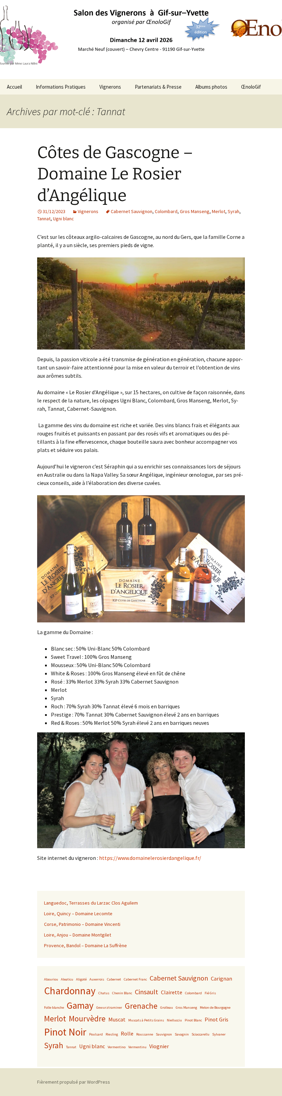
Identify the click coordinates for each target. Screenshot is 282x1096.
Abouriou (51, 979)
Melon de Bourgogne (215, 1007)
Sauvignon (164, 1034)
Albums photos (211, 87)
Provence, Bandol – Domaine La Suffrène (85, 945)
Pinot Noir (65, 1032)
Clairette (171, 992)
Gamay (80, 1005)
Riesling (112, 1034)
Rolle (127, 1033)
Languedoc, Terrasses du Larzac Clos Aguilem (91, 903)
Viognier (159, 1046)
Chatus (103, 993)
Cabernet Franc (135, 979)
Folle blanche (54, 1007)
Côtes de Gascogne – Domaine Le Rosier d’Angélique (115, 174)
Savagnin (182, 1034)
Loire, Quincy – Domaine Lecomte (78, 913)
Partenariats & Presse (158, 87)
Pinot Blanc (193, 1020)
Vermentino (117, 1047)
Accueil (14, 87)
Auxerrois (96, 979)
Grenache (141, 1006)
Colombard (166, 211)
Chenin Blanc (122, 993)
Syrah (233, 211)
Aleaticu (67, 979)
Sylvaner (219, 1034)
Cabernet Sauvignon (131, 211)
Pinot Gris (216, 1019)
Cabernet (114, 979)
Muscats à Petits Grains (146, 1020)
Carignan (221, 978)
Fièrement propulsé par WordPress (73, 1082)
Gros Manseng (194, 211)
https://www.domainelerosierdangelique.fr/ (150, 857)
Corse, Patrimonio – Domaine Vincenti (82, 924)
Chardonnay (70, 990)
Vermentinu (137, 1047)
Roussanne (144, 1034)
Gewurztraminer (109, 1007)
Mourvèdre (87, 1018)
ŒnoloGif (251, 87)
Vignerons (110, 87)
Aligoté (81, 979)
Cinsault (146, 991)
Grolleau (166, 1007)
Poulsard (96, 1034)
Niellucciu (174, 1020)
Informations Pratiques (61, 87)
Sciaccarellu (200, 1034)
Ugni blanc (63, 218)
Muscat (117, 1019)
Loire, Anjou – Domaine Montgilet (77, 935)
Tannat (44, 218)
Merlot (218, 211)
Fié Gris (210, 993)
